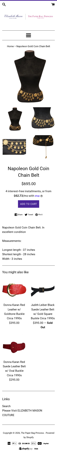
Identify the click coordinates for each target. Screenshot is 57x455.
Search (6, 406)
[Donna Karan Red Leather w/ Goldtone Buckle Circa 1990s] (14, 289)
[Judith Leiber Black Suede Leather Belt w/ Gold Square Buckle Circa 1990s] (43, 289)
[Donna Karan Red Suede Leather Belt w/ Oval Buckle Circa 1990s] (14, 346)
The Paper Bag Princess (33, 433)
